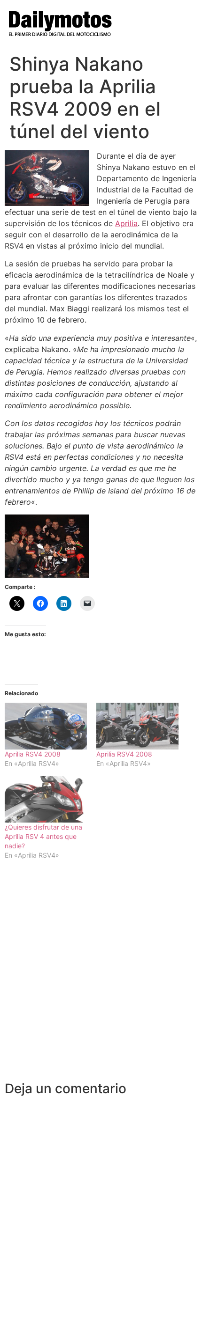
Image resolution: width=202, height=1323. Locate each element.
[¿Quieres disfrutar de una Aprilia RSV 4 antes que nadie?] (46, 799)
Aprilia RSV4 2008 (33, 754)
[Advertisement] (101, 975)
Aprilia (126, 223)
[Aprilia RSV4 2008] (46, 726)
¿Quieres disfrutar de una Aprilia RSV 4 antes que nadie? (43, 836)
